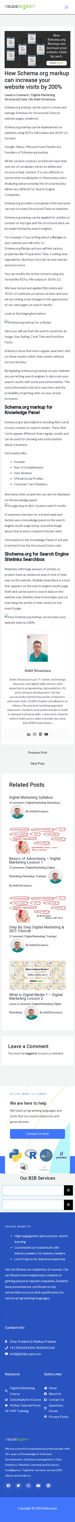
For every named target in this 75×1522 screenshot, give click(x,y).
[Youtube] (46, 734)
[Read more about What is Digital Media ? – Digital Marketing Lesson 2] (37, 975)
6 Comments (16, 802)
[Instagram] (34, 734)
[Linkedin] (29, 734)
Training (40, 876)
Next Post (38, 763)
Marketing (53, 802)
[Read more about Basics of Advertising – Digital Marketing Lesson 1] (37, 840)
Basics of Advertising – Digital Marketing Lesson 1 (34, 860)
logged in (31, 1053)
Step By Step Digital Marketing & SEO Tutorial (36, 929)
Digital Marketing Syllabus (31, 797)
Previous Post (37, 752)
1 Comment (16, 936)
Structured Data (16, 99)
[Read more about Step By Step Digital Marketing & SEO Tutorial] (37, 908)
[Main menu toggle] (66, 7)
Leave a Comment (17, 95)
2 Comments (16, 867)
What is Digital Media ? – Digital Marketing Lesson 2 (35, 996)
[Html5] (40, 734)
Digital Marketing (43, 95)
